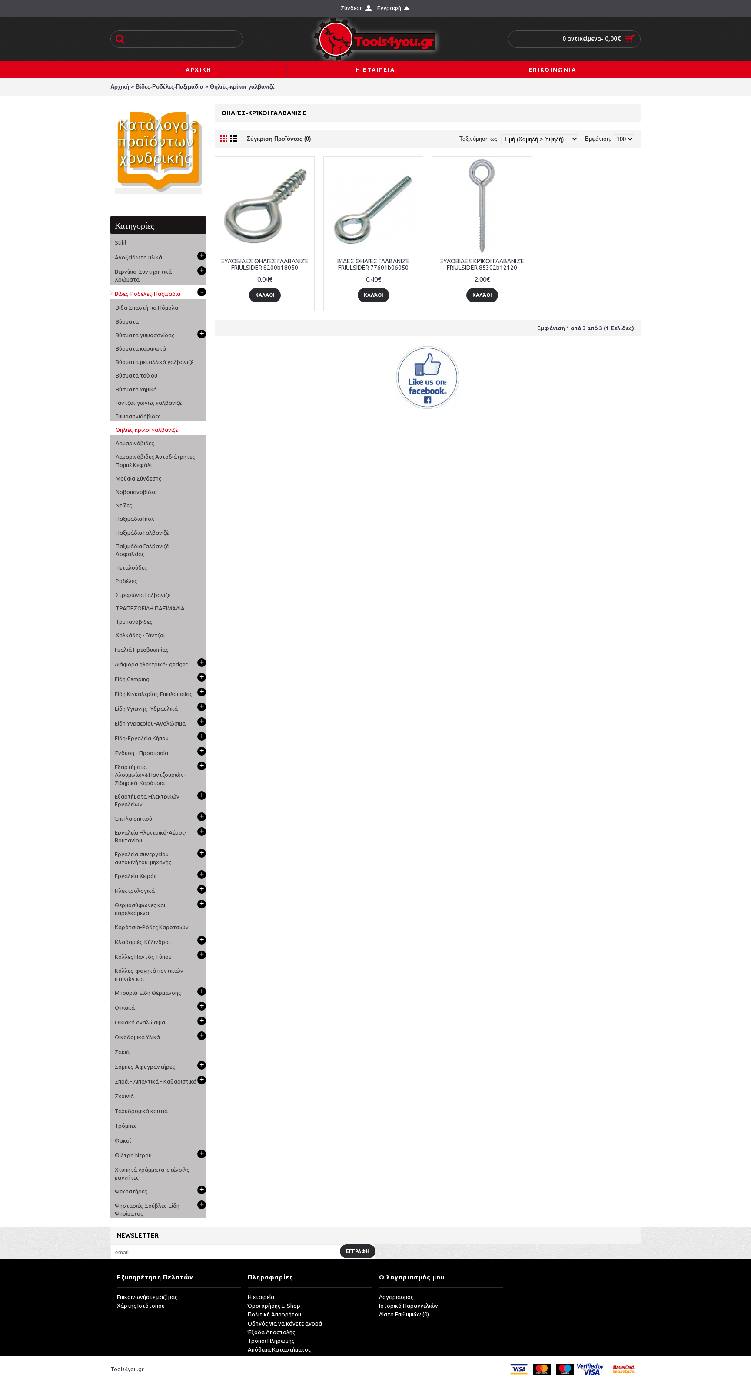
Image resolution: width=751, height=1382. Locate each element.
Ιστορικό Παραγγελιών (408, 1305)
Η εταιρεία (261, 1297)
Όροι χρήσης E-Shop (274, 1305)
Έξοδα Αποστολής (271, 1332)
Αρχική (119, 86)
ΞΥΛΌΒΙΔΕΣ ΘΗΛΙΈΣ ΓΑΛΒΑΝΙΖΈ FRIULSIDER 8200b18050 (265, 264)
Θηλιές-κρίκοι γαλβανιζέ (242, 86)
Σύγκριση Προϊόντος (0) (279, 139)
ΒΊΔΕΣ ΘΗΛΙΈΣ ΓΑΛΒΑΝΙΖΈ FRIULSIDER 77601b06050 (373, 264)
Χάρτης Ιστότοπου (141, 1305)
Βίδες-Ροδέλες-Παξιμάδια (169, 86)
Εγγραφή (357, 1251)
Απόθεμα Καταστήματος (279, 1349)
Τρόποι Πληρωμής (271, 1341)
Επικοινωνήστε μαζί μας (147, 1297)
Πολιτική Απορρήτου (274, 1314)
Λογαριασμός (396, 1297)
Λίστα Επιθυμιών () (404, 1314)
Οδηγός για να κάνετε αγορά (285, 1323)
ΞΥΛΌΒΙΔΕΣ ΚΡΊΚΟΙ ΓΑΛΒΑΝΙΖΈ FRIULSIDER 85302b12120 (482, 264)
